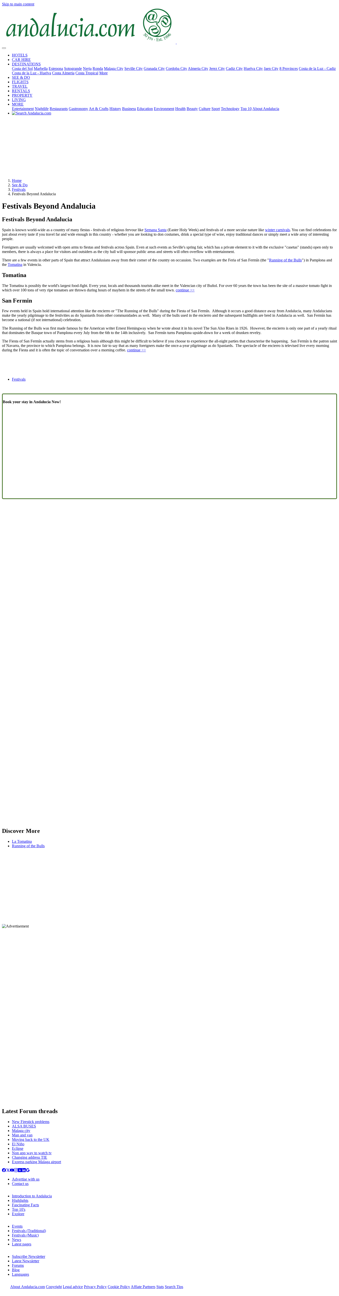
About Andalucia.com (27, 1287)
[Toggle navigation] (4, 48)
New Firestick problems (30, 1122)
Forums (18, 1265)
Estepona (56, 68)
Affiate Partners (143, 1287)
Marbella (41, 68)
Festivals (19, 189)
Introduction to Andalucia (32, 1196)
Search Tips (174, 1287)
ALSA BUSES (24, 1126)
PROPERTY (22, 95)
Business (129, 109)
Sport (215, 109)
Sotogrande (73, 68)
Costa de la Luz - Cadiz (317, 68)
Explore (18, 1214)
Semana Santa (155, 230)
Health (180, 109)
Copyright (54, 1287)
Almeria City (198, 68)
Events (17, 1226)
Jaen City (271, 68)
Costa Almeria (63, 73)
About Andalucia (265, 109)
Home (17, 180)
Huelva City (253, 68)
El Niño (18, 1144)
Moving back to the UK (30, 1139)
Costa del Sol (22, 68)
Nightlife (42, 109)
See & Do (20, 185)
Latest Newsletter (25, 1261)
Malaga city (21, 1130)
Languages (20, 1274)
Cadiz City (234, 68)
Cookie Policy (119, 1287)
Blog (16, 1270)
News (16, 1240)
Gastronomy (78, 109)
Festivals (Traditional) (29, 1231)
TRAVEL (20, 86)
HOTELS (20, 55)
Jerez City (217, 68)
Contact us (20, 1184)
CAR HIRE (21, 59)
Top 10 (246, 109)
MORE (18, 104)
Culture (204, 109)
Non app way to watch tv (32, 1153)
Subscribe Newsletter (28, 1256)
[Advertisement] (169, 148)
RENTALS (21, 91)
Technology (230, 109)
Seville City (133, 68)
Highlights (20, 1200)
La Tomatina (22, 841)
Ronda (98, 68)
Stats (160, 1287)
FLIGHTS (20, 82)
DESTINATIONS (26, 64)
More (103, 73)
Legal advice (73, 1287)
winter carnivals (277, 230)
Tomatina (15, 264)
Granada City (154, 68)
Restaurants (59, 109)
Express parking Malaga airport (36, 1162)
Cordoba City (176, 68)
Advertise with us (25, 1179)
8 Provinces (288, 68)
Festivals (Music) (25, 1235)
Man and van (22, 1135)
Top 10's (18, 1209)
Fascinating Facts (25, 1205)
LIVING (19, 100)
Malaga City (113, 68)
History (115, 109)
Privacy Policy (95, 1287)
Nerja (87, 68)
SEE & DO (21, 77)
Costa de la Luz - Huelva (31, 73)
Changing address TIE (29, 1157)
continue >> (185, 290)
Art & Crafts (98, 109)
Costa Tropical (86, 73)
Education (145, 109)
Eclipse (17, 1148)
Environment (164, 109)
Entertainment (23, 109)
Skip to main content (18, 4)
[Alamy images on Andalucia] (20, 1171)
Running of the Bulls (285, 260)
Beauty (192, 109)
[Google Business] (28, 1171)
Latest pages (21, 1244)
